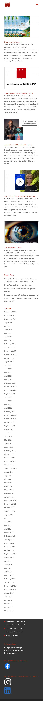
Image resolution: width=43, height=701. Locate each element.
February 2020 (9, 493)
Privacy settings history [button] (14, 632)
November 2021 (10, 419)
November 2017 (10, 589)
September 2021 (10, 426)
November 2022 (10, 390)
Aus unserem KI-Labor (12, 248)
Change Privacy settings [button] (13, 648)
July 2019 (7, 518)
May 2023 (8, 372)
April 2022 (8, 408)
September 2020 (10, 468)
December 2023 (10, 351)
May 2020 (8, 483)
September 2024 (10, 319)
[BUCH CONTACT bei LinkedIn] (21, 691)
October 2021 (9, 422)
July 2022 (7, 397)
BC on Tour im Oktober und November (18, 285)
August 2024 (9, 323)
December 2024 (10, 312)
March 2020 (8, 490)
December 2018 (10, 543)
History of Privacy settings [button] (13, 650)
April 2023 (8, 376)
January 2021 (9, 454)
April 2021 (8, 444)
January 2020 (9, 497)
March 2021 (8, 447)
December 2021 (10, 415)
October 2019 (9, 508)
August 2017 (9, 593)
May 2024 (8, 333)
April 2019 (8, 529)
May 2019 (8, 525)
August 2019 (9, 515)
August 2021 (9, 429)
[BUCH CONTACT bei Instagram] (21, 682)
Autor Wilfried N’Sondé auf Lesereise (18, 145)
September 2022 (10, 394)
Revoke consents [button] (12, 635)
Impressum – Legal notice (15, 621)
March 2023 (8, 379)
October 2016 (9, 611)
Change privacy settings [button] (14, 628)
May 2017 (8, 604)
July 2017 (7, 596)
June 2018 (8, 564)
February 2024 (9, 344)
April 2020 (8, 486)
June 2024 (8, 330)
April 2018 (8, 572)
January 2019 (9, 540)
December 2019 (10, 500)
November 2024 (10, 315)
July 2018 (7, 561)
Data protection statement (15, 625)
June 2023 (8, 369)
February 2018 (9, 579)
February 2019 (9, 536)
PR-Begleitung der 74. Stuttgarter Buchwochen (21, 295)
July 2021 (7, 433)
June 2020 (8, 479)
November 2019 (10, 504)
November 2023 (10, 355)
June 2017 (8, 600)
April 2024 (8, 337)
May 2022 (8, 404)
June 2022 (8, 401)
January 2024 (9, 347)
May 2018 (8, 568)
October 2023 (9, 358)
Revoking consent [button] (10, 653)
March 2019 (8, 532)
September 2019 (10, 511)
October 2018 (9, 550)
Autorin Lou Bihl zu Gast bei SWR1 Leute (20, 196)
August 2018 (9, 557)
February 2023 (9, 383)
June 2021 (8, 436)
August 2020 (9, 472)
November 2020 (10, 461)
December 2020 (10, 458)
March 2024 (8, 340)
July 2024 (7, 326)
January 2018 (9, 582)
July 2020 (7, 476)
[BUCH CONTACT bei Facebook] (11, 666)
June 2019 (8, 522)
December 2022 (10, 387)
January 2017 (9, 607)
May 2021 (8, 440)
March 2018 (8, 575)
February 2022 (9, 412)
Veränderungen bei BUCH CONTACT (18, 93)
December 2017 (10, 586)
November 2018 (10, 547)
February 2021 (9, 451)
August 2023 (9, 362)
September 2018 (10, 554)
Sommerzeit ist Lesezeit (12, 42)
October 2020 (9, 465)
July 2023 (7, 365)
